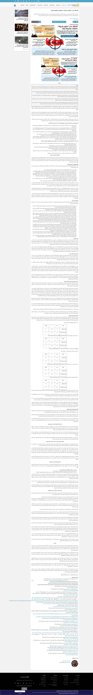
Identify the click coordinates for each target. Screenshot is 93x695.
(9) (74, 248)
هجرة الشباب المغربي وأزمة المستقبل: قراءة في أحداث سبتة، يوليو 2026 (22, 19)
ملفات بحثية (46, 5)
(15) (38, 295)
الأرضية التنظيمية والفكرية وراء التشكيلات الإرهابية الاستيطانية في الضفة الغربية (21, 46)
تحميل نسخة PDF (62, 21)
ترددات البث (66, 680)
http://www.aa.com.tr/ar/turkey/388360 (71, 590)
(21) (74, 454)
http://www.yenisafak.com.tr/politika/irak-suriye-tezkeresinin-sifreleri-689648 (63, 649)
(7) (52, 234)
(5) (74, 198)
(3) (35, 176)
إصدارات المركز (39, 5)
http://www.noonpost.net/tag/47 (72, 655)
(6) (64, 212)
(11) (53, 251)
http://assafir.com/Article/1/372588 (71, 636)
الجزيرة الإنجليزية (43, 679)
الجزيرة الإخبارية (43, 677)
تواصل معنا (66, 677)
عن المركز (69, 5)
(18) (36, 404)
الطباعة (54, 21)
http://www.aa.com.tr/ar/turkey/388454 (70, 622)
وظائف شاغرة (66, 679)
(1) (72, 130)
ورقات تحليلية (64, 5)
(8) (50, 244)
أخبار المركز (22, 5)
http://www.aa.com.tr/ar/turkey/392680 (71, 639)
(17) (45, 396)
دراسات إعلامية (52, 5)
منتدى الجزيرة (55, 682)
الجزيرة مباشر (44, 680)
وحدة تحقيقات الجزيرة (42, 684)
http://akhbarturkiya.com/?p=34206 (38, 598)
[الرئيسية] (75, 5)
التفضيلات (77, 684)
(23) (37, 482)
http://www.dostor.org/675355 (72, 587)
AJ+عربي (44, 686)
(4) (50, 191)
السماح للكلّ (20, 691)
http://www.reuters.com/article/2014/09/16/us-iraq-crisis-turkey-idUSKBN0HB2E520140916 (60, 603)
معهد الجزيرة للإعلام (54, 679)
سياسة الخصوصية (76, 680)
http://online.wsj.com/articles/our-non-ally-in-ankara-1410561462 (65, 606)
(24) (73, 507)
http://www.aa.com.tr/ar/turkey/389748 (71, 595)
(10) (51, 250)
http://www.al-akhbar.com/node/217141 (70, 652)
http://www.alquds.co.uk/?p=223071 (71, 609)
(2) (73, 152)
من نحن (78, 677)
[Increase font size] (77, 22)
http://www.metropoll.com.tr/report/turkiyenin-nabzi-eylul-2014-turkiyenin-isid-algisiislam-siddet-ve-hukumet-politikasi (55, 633)
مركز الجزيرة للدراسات (54, 677)
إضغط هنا (37, 592)
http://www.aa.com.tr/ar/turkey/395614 (71, 644)
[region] (46, 692)
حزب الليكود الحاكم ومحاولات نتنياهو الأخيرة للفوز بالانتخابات (22, 32)
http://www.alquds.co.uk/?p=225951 (71, 641)
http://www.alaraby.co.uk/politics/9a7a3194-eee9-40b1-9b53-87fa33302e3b (64, 628)
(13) (75, 272)
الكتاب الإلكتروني (32, 5)
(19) (39, 416)
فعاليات (27, 5)
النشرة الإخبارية (65, 682)
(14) (51, 294)
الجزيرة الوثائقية (43, 682)
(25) (65, 531)
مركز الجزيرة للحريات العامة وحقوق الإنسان (53, 685)
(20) (53, 439)
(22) (68, 475)
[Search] (15, 5)
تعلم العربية (55, 680)
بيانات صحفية (66, 684)
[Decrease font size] (74, 22)
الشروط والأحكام (76, 679)
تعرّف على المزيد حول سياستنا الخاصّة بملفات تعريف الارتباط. (66, 693)
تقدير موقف (58, 5)
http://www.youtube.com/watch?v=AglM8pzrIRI (69, 625)
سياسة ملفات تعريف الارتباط (75, 682)
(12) (47, 263)
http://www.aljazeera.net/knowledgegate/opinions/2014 (57, 580)
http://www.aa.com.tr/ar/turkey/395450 (70, 620)
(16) (69, 301)
